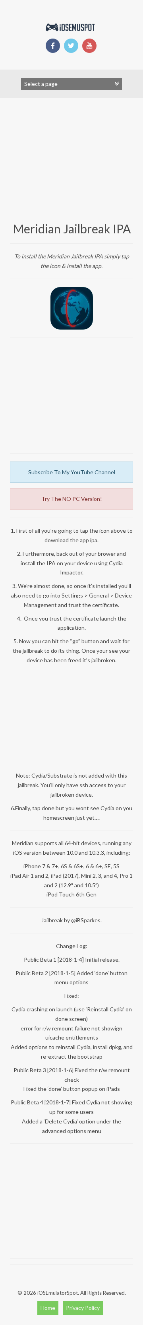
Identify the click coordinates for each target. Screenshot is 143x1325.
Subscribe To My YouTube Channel (71, 472)
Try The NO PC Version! (71, 498)
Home (48, 1307)
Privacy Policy (83, 1307)
